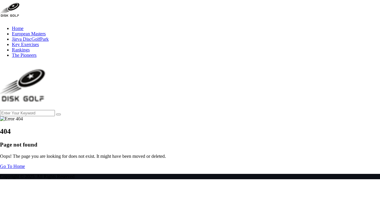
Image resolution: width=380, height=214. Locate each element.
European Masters (29, 33)
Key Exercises (25, 44)
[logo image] (23, 107)
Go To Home (12, 166)
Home (17, 28)
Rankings (21, 49)
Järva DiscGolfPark (30, 39)
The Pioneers (24, 55)
